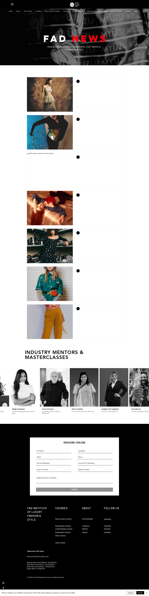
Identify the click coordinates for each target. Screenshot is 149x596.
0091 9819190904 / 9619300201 (45, 563)
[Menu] (12, 4)
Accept (140, 593)
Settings (130, 593)
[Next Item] (145, 387)
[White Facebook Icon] (3, 588)
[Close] (146, 592)
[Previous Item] (4, 387)
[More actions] (118, 81)
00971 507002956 (38, 569)
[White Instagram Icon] (3, 583)
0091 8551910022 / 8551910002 (42, 565)
